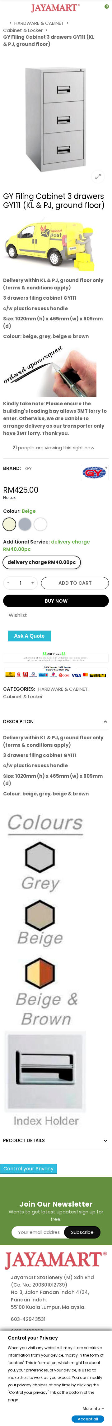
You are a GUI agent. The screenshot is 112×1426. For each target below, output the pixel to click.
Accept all (88, 1419)
